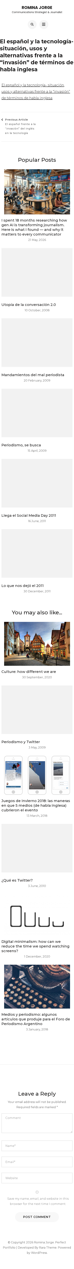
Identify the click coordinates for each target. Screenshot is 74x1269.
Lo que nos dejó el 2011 (22, 586)
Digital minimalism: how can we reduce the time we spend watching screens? (35, 946)
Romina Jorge (37, 7)
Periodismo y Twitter (20, 742)
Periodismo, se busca (21, 445)
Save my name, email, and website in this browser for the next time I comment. (38, 1201)
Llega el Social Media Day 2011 (28, 515)
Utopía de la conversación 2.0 (28, 305)
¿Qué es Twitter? (17, 880)
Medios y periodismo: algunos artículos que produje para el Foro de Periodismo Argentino (35, 1019)
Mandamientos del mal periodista (32, 375)
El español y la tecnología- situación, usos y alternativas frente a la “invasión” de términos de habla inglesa (35, 91)
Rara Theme (48, 1247)
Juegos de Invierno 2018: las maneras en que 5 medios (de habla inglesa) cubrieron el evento (35, 805)
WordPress (39, 1252)
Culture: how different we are (28, 672)
